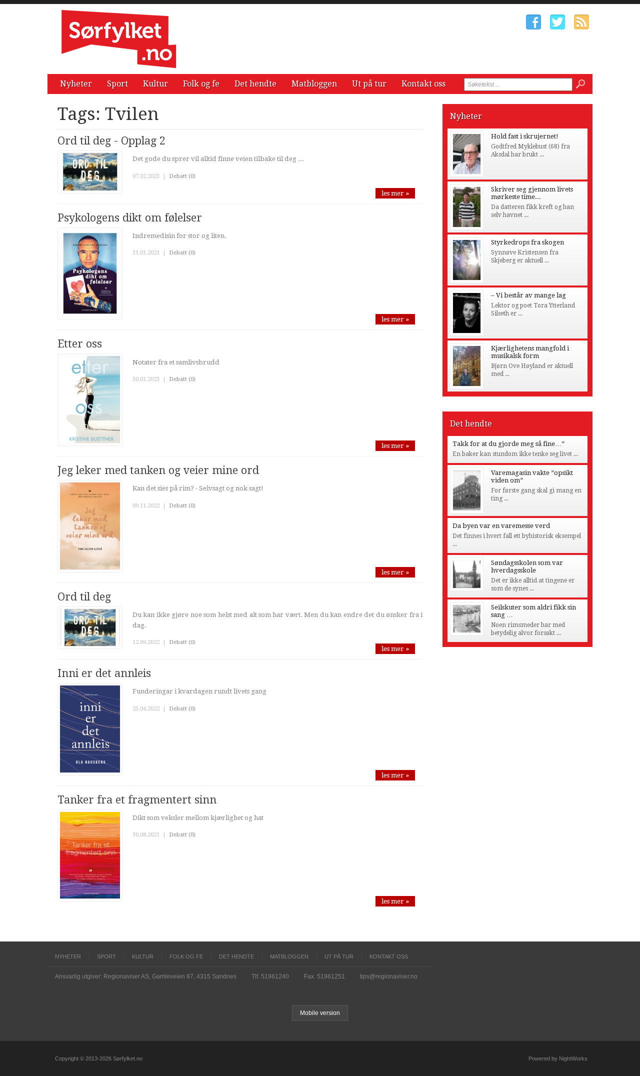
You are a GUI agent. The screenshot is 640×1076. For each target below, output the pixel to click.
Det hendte (255, 83)
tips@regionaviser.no (389, 976)
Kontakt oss (424, 83)
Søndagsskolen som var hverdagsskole (527, 566)
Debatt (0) (182, 176)
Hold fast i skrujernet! (524, 136)
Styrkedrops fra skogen (527, 242)
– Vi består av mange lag (528, 295)
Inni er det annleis (104, 673)
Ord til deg (84, 596)
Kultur (155, 83)
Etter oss (80, 344)
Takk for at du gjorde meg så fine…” (508, 444)
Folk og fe (201, 83)
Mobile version (320, 1013)
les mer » (395, 193)
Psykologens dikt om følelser (130, 218)
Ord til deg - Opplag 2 (112, 140)
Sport (117, 83)
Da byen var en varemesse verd (501, 526)
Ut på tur (369, 83)
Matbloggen (314, 83)
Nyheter (76, 83)
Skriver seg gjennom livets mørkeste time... (532, 193)
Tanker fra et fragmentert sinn (137, 800)
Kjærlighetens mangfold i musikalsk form (530, 352)
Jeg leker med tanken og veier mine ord (158, 470)
